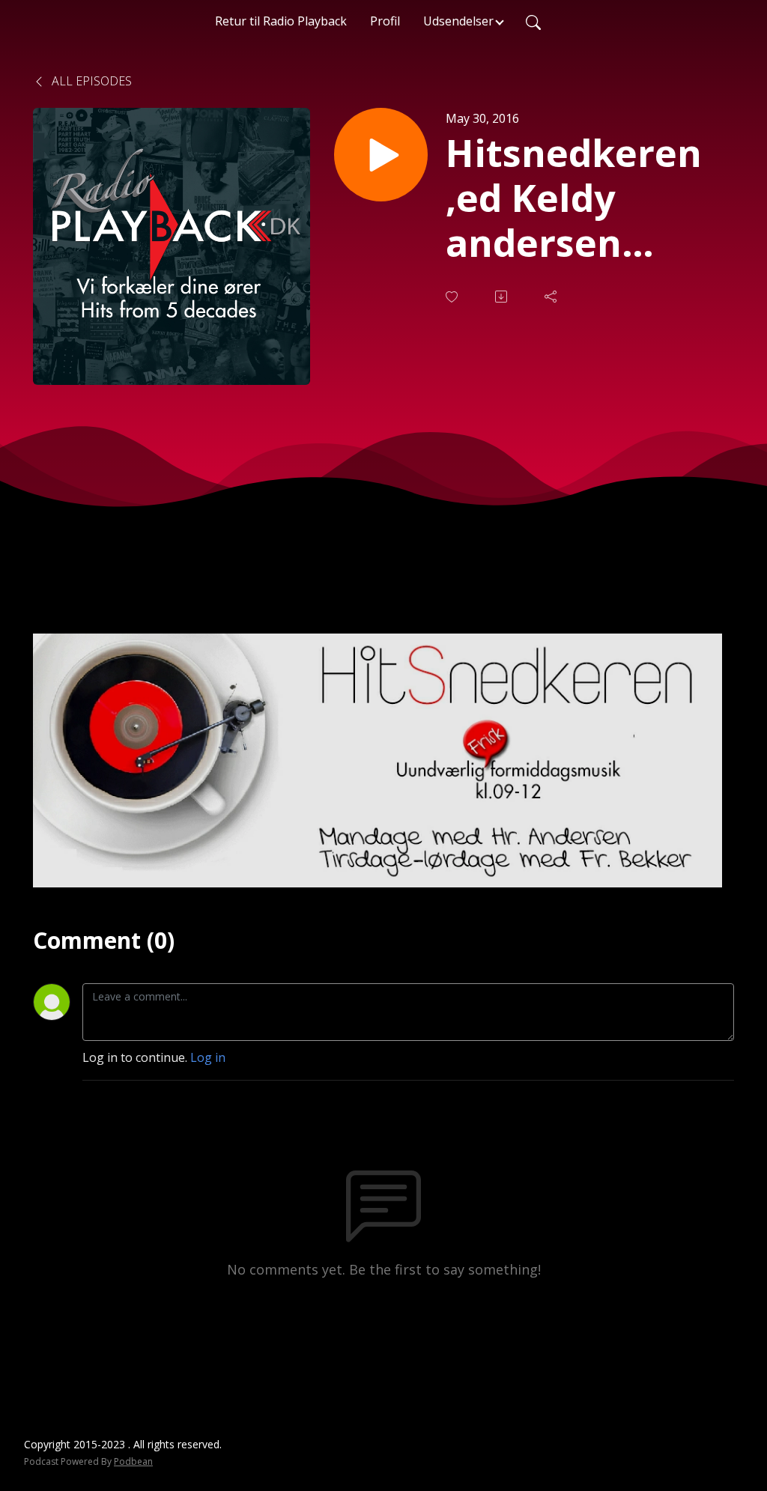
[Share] (552, 296)
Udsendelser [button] (458, 21)
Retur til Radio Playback (281, 21)
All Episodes (90, 81)
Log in (207, 1057)
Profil (385, 21)
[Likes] (453, 297)
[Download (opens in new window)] (503, 296)
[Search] (533, 21)
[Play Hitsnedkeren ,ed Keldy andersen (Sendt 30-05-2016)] (381, 154)
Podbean (133, 1461)
